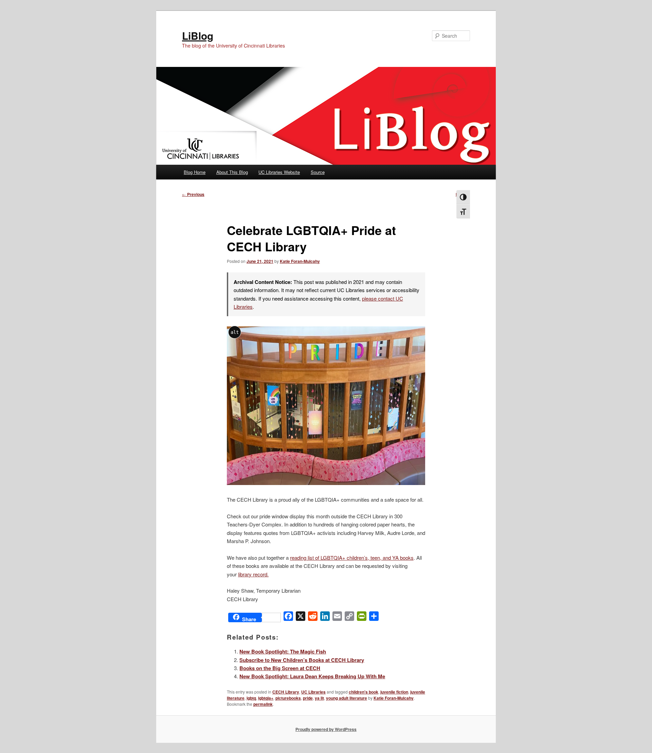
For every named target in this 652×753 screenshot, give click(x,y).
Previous (193, 194)
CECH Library (285, 692)
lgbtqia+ (265, 698)
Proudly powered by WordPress (326, 729)
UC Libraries (313, 692)
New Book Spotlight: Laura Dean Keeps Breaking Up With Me (312, 676)
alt (235, 332)
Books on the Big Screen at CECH (279, 668)
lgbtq (251, 698)
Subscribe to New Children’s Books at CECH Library (301, 660)
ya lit (319, 698)
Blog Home (194, 172)
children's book (363, 692)
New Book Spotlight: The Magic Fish (282, 651)
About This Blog (232, 172)
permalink (263, 704)
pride (308, 698)
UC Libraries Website (279, 172)
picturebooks (288, 698)
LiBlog (197, 35)
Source (318, 172)
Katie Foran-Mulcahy (300, 261)
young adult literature (346, 698)
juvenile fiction (394, 692)
